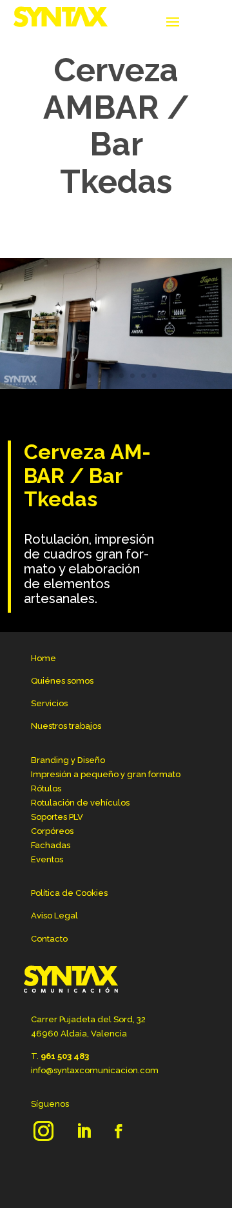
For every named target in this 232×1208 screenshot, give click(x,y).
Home (43, 658)
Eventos (47, 859)
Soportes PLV (57, 817)
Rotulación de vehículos (80, 802)
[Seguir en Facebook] (118, 1131)
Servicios (49, 703)
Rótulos (46, 788)
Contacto (49, 939)
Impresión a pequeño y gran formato (105, 774)
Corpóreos (52, 831)
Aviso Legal (54, 915)
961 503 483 (65, 1056)
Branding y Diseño (68, 760)
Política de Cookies (69, 893)
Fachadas (50, 845)
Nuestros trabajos (66, 726)
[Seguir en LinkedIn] (83, 1131)
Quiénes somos (62, 681)
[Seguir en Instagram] (43, 1131)
